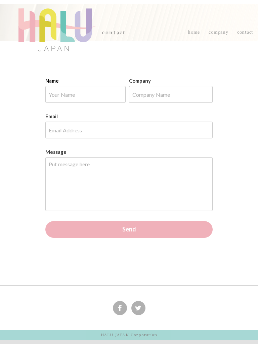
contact (245, 32)
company (218, 32)
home (194, 32)
